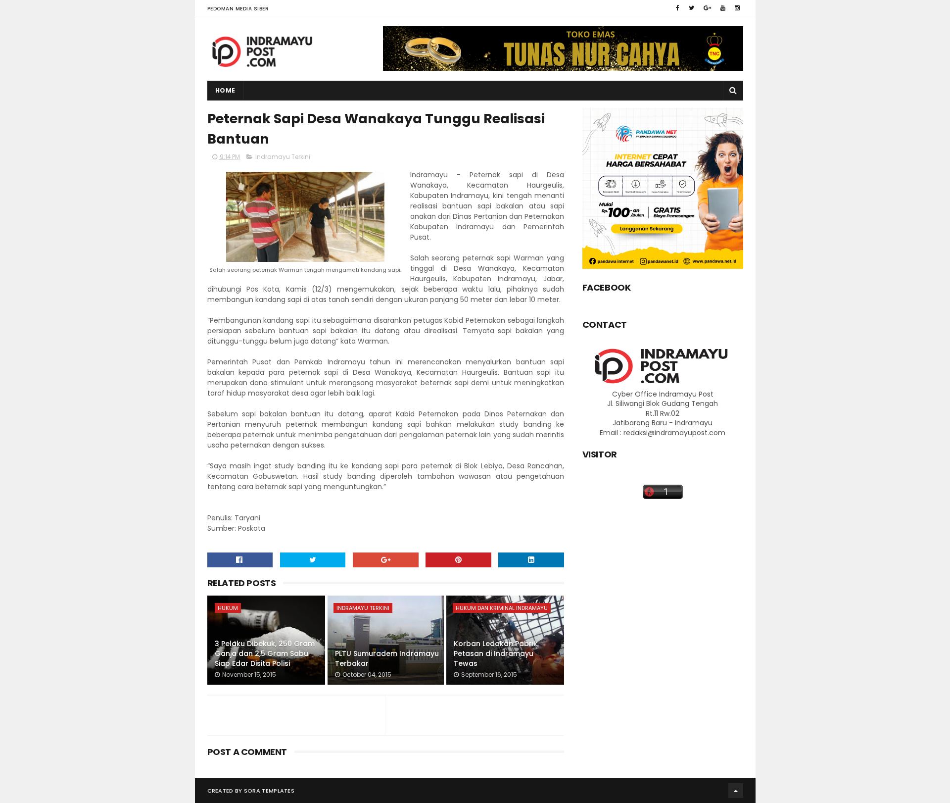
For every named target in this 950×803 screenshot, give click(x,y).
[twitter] (691, 8)
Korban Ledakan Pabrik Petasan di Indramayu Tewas (495, 653)
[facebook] (677, 8)
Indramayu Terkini (282, 156)
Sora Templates (269, 791)
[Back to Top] (735, 790)
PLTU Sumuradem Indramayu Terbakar (387, 658)
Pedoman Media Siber (238, 8)
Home (225, 90)
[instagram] (737, 8)
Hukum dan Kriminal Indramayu (502, 608)
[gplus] (707, 8)
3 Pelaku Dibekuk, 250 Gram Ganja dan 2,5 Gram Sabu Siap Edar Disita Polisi (265, 653)
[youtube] (723, 8)
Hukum (228, 608)
